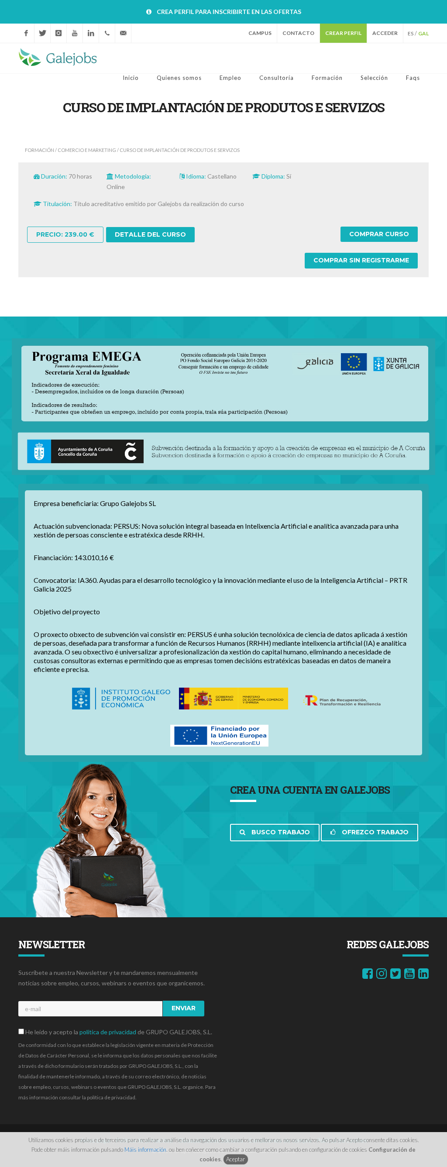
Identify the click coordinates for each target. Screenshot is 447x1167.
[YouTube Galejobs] (75, 33)
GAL (423, 33)
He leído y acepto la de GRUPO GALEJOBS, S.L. (118, 1032)
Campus (260, 33)
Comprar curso (379, 234)
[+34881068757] (107, 33)
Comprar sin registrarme (361, 260)
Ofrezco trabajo (374, 832)
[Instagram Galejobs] (58, 33)
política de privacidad (107, 1032)
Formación (39, 150)
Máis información (145, 1149)
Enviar (184, 1008)
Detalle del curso (150, 234)
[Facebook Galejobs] (26, 33)
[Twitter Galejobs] (42, 33)
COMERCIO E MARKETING (87, 150)
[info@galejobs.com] (123, 33)
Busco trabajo (280, 832)
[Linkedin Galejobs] (91, 33)
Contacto (298, 33)
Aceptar (235, 1159)
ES (410, 33)
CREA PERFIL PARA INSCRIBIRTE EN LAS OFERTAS (229, 11)
